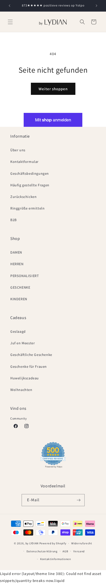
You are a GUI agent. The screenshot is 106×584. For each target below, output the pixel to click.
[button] (10, 22)
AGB (65, 551)
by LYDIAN (32, 543)
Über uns (17, 150)
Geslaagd (18, 331)
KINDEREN (18, 299)
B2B (13, 220)
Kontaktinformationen (55, 559)
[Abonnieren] (78, 500)
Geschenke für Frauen (28, 366)
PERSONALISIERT (24, 275)
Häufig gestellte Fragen (29, 185)
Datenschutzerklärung (42, 551)
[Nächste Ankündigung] (96, 5)
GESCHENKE (20, 287)
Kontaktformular (24, 161)
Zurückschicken (23, 196)
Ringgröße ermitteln (27, 208)
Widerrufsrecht (81, 543)
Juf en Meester (22, 343)
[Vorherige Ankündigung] (9, 5)
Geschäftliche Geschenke (31, 354)
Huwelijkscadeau (24, 378)
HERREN (17, 264)
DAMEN (16, 252)
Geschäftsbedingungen (29, 173)
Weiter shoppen (53, 88)
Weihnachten (21, 389)
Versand (79, 551)
